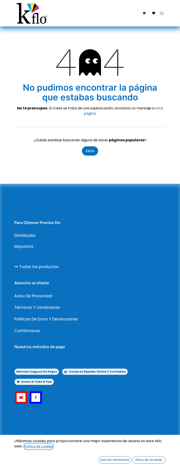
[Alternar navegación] (162, 13)
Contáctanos (27, 330)
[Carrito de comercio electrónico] (144, 13)
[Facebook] (36, 397)
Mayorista (23, 246)
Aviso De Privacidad (33, 296)
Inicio (90, 150)
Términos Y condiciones (37, 307)
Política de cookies (38, 446)
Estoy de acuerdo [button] (149, 460)
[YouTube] (21, 397)
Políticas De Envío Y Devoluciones (46, 319)
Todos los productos (38, 266)
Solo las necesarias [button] (114, 460)
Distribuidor (25, 235)
